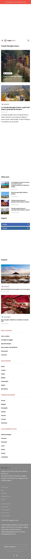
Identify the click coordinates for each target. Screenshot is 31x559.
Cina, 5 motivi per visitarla (13, 76)
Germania (4, 423)
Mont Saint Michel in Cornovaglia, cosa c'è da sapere (15, 289)
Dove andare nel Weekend (9, 347)
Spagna (3, 404)
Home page (4, 487)
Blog (2, 490)
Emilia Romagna (6, 434)
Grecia (3, 400)
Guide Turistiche (5, 504)
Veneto (3, 453)
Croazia (3, 419)
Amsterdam (4, 381)
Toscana (3, 438)
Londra (3, 370)
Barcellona (4, 389)
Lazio (2, 446)
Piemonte (4, 442)
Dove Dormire (5, 513)
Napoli (3, 385)
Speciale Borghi (6, 343)
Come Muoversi (5, 516)
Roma (3, 366)
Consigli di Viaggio (7, 340)
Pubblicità (4, 493)
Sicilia (3, 449)
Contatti (3, 499)
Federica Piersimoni (9, 546)
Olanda (3, 411)
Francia (3, 415)
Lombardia (4, 457)
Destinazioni (4, 507)
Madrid (3, 377)
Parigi (3, 374)
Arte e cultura (5, 336)
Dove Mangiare (5, 510)
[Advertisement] (15, 20)
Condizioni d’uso (6, 496)
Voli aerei (4, 355)
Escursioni (4, 351)
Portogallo (4, 408)
